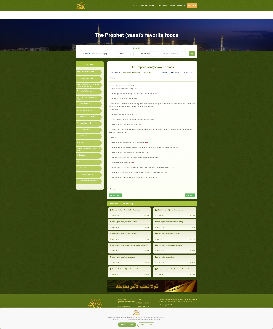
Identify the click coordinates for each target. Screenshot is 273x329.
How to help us (143, 306)
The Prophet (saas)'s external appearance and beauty (130, 245)
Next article (190, 195)
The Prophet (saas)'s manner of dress (124, 222)
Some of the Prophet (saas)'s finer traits (125, 269)
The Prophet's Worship (84, 123)
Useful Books (81, 155)
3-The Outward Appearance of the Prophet (136, 72)
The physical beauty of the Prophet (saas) (126, 210)
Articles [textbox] (121, 53)
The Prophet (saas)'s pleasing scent (124, 257)
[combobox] (122, 53)
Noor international (125, 306)
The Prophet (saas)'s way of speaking (169, 245)
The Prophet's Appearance (85, 91)
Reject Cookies (146, 324)
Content (94, 54)
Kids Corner (80, 142)
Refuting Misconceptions (85, 110)
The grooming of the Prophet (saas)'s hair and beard (174, 269)
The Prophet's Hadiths (84, 129)
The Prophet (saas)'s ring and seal (168, 233)
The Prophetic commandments (87, 181)
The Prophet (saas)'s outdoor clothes (124, 233)
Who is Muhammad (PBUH (85, 72)
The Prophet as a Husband (85, 174)
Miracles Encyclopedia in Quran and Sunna (88, 149)
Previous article (115, 195)
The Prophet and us (83, 104)
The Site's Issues (82, 136)
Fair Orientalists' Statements (86, 116)
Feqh (139, 299)
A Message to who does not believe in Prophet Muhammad (88, 85)
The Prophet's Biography (85, 78)
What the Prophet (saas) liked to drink (170, 210)
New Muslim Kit (82, 168)
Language (192, 5)
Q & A (78, 161)
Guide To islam (143, 303)
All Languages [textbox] (145, 53)
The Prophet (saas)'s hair (165, 257)
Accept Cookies (127, 324)
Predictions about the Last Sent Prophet (87, 98)
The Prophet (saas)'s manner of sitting (170, 222)
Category (103, 54)
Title (86, 54)
